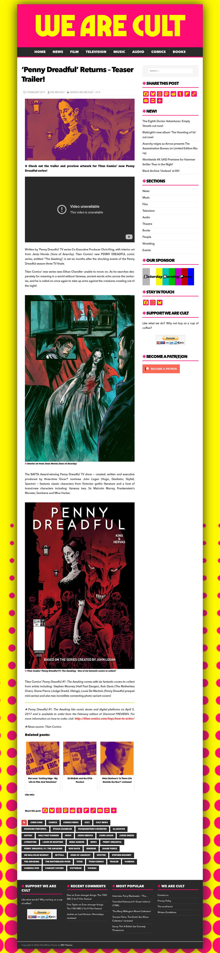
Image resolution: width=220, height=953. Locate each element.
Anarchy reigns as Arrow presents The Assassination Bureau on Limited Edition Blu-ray (170, 148)
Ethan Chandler (62, 829)
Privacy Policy (164, 901)
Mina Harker (76, 842)
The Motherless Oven (57, 862)
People (146, 237)
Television (96, 52)
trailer (114, 862)
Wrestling (148, 243)
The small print (165, 906)
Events (146, 250)
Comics (158, 52)
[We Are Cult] (110, 44)
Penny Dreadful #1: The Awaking (43, 848)
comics (53, 822)
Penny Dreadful (112, 842)
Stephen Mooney (121, 855)
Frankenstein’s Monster (92, 829)
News (58, 52)
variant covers (54, 868)
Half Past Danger (48, 835)
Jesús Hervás (85, 835)
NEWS (93, 842)
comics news (70, 822)
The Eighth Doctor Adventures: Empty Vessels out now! (166, 123)
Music (119, 52)
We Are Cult (57, 92)
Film (74, 52)
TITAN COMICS (96, 862)
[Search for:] (170, 71)
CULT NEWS (102, 822)
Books (179, 52)
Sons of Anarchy (80, 855)
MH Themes (66, 945)
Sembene (91, 848)
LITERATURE (30, 842)
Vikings (92, 868)
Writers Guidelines (167, 912)
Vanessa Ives (31, 868)
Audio (138, 52)
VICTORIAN (75, 868)
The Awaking (31, 862)
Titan (79, 862)
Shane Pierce (109, 848)
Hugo (68, 835)
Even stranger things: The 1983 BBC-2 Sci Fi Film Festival (87, 897)
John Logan (106, 835)
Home (40, 52)
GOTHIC (28, 835)
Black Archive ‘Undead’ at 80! (160, 171)
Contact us (163, 895)
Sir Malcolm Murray (36, 855)
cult (87, 822)
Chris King (36, 822)
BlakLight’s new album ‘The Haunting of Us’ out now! (169, 134)
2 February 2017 (35, 92)
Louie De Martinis (53, 842)
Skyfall (59, 855)
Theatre (147, 224)
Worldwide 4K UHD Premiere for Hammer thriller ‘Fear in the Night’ (168, 162)
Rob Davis (74, 848)
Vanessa (129, 862)
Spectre (101, 855)
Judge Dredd (126, 835)
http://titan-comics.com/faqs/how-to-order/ (104, 718)
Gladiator (119, 829)
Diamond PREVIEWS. (35, 829)
